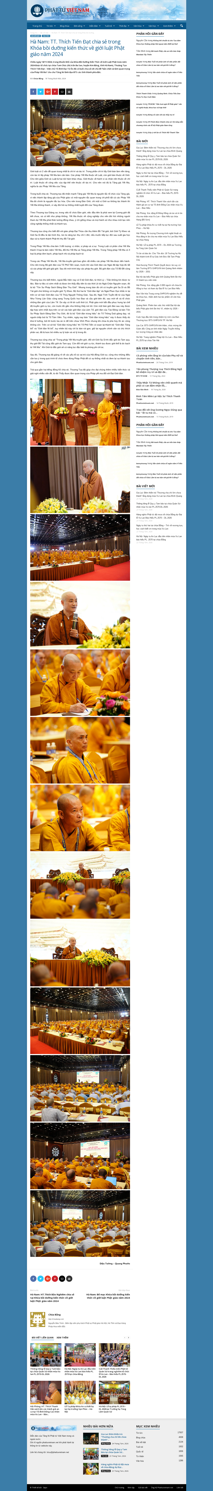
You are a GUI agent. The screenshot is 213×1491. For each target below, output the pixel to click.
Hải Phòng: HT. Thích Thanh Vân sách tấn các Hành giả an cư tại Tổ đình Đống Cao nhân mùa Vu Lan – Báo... (44, 1410)
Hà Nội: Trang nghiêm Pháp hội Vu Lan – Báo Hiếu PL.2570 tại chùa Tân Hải (159, 339)
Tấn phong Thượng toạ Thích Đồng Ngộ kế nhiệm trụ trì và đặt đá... (159, 370)
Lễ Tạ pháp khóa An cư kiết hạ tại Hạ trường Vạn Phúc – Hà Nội (79, 1409)
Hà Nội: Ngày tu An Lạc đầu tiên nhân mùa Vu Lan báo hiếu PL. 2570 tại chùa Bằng (80, 1371)
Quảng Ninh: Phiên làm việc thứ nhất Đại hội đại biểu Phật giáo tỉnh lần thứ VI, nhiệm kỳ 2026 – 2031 (158, 308)
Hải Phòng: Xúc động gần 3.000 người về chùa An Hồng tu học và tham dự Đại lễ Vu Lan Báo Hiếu (159, 287)
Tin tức (50, 25)
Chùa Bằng (38, 78)
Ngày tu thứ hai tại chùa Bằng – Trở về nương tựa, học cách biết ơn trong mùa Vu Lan (159, 174)
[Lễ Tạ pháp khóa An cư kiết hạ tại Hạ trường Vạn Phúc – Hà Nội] (80, 1392)
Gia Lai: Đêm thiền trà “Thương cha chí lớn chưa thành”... (113, 1437)
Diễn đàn (93, 25)
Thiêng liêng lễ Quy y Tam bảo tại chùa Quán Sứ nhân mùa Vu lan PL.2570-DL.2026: (45, 1371)
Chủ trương (119, 1487)
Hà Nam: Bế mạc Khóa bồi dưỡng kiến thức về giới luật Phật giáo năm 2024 (108, 1296)
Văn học (152, 25)
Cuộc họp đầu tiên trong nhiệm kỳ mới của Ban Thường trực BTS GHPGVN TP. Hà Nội (157, 318)
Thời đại (122, 25)
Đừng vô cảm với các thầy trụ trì (161, 115)
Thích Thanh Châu (144, 93)
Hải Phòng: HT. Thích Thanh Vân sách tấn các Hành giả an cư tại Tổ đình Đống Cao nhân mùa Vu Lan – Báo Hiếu (159, 204)
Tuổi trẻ (108, 25)
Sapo (45, 1487)
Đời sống (78, 25)
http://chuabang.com (56, 1319)
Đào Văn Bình (142, 389)
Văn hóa (137, 25)
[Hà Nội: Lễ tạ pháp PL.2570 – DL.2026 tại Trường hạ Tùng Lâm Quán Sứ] (114, 1392)
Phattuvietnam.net (145, 362)
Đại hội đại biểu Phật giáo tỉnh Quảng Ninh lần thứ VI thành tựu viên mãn (159, 278)
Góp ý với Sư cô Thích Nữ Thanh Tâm (163, 132)
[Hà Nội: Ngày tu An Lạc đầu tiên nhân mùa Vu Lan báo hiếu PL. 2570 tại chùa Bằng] (80, 1355)
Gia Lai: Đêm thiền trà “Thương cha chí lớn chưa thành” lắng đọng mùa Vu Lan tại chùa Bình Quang (159, 149)
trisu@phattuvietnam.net (58, 1452)
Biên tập (131, 1487)
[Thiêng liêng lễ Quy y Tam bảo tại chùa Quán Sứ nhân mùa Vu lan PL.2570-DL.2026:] (45, 1355)
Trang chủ (37, 25)
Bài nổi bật (44, 33)
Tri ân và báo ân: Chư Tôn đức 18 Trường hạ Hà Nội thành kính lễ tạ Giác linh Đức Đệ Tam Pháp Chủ (158, 256)
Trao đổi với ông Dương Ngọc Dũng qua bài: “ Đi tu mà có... (159, 411)
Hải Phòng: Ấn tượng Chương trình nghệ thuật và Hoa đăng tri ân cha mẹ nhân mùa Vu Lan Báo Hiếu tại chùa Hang (159, 236)
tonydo (139, 62)
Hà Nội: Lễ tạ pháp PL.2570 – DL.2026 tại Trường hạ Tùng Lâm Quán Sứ (112, 1409)
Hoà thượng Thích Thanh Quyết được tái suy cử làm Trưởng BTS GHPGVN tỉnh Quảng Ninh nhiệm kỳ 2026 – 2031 (159, 268)
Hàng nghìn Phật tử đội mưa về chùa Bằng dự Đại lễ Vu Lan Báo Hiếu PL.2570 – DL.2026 (159, 166)
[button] (181, 25)
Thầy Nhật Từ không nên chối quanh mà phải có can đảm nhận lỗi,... (159, 384)
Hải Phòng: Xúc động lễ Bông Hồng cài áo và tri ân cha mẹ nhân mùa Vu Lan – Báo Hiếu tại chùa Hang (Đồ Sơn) (159, 216)
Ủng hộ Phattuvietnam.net (162, 1487)
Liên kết (180, 1487)
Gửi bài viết (143, 1487)
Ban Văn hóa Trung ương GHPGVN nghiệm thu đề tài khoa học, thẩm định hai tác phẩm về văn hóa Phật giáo (159, 296)
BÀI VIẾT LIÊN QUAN (42, 1337)
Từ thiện (140, 1456)
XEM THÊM (62, 1337)
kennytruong (141, 72)
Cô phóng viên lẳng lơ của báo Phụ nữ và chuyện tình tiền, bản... (159, 357)
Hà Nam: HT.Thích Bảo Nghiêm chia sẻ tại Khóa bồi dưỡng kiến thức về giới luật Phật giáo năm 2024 (52, 1298)
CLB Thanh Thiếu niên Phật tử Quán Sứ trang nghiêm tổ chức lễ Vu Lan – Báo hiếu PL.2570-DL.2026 (114, 1372)
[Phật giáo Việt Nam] (106, 10)
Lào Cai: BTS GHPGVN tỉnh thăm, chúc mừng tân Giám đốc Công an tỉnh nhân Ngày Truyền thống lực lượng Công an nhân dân (159, 328)
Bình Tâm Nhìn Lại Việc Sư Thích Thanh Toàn (158, 398)
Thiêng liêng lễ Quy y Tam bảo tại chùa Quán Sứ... (114, 1451)
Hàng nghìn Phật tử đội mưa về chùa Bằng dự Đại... (115, 1466)
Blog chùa (64, 25)
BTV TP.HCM (141, 376)
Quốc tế (139, 1451)
